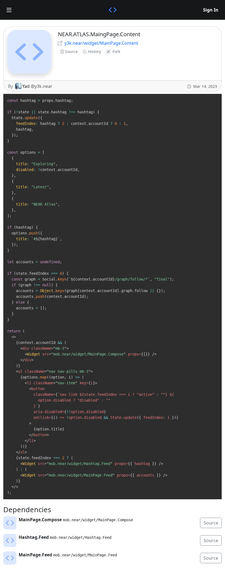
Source (71, 51)
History (94, 51)
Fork (116, 51)
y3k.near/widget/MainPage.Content (101, 43)
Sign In (210, 10)
